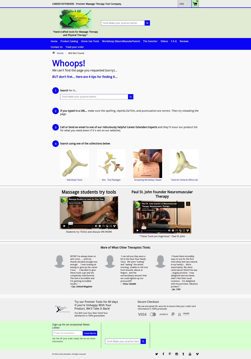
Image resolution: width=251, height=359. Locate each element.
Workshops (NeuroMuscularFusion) (121, 41)
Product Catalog (69, 41)
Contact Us (56, 47)
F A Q (174, 41)
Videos (164, 41)
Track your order (75, 47)
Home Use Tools (90, 41)
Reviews (184, 41)
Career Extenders (64, 354)
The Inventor (150, 41)
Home (54, 41)
